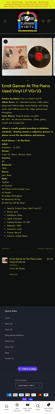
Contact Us (9, 358)
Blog (7, 352)
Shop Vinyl (9, 341)
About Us (9, 323)
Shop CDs (9, 347)
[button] (5, 21)
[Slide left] (22, 80)
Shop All (8, 329)
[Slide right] (33, 80)
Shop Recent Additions (14, 335)
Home (7, 318)
